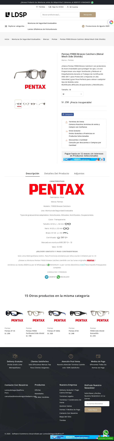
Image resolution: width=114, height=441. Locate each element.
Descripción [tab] (32, 173)
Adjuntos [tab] (79, 173)
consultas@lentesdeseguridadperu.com (20, 396)
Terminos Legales (66, 396)
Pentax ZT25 (74, 331)
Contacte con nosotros (16, 385)
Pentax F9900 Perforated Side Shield (35, 332)
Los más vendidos (42, 397)
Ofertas (38, 390)
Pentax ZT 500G (53, 331)
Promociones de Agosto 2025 (97, 26)
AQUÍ (82, 265)
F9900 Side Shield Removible (97, 332)
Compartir (69, 114)
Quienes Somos (66, 406)
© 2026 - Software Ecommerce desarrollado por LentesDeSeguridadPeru (34, 434)
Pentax (71, 60)
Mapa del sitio (65, 417)
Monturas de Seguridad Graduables (42, 23)
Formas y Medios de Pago (70, 410)
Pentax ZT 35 (10, 331)
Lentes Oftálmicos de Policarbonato (42, 29)
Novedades (39, 394)
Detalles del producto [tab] (56, 173)
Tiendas (63, 420)
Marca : (65, 60)
